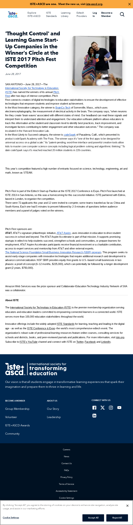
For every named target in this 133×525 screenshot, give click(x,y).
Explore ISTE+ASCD (34, 14)
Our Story (53, 408)
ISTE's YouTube (28, 341)
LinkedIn (105, 341)
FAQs (66, 470)
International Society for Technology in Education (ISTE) (40, 307)
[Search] (122, 14)
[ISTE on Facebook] (94, 407)
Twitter (79, 341)
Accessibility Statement (66, 491)
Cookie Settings (66, 498)
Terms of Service (66, 484)
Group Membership (17, 408)
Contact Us (66, 463)
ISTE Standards (51, 14)
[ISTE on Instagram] (111, 407)
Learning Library (65, 14)
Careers (66, 449)
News (66, 456)
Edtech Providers (82, 14)
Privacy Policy (66, 477)
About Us (52, 400)
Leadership (54, 417)
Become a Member (15, 400)
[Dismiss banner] (129, 4)
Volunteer (11, 417)
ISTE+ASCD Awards (17, 425)
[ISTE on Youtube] (119, 407)
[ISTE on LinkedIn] (94, 415)
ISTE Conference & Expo (41, 328)
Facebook (90, 341)
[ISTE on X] (102, 407)
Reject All (117, 517)
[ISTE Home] (13, 14)
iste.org (120, 337)
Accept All (93, 517)
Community (12, 433)
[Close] (127, 505)
